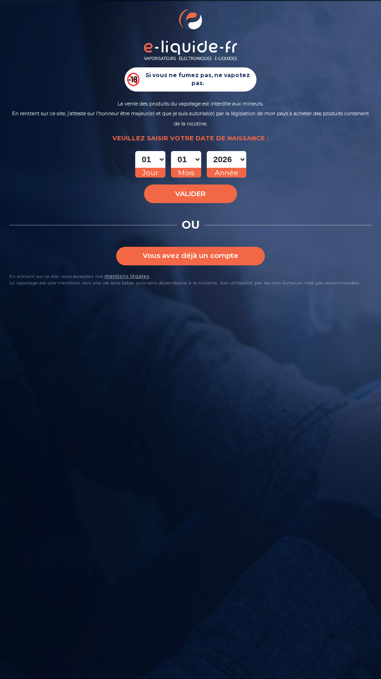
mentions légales (127, 276)
